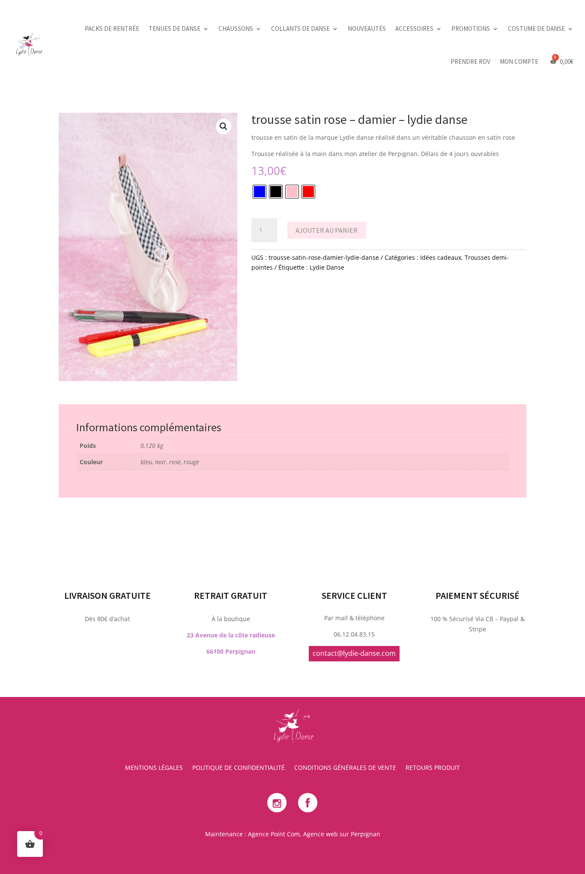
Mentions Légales (154, 768)
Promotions (470, 28)
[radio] (259, 191)
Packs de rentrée (112, 28)
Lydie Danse (327, 267)
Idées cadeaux (440, 257)
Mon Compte (519, 61)
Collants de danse (300, 28)
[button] (223, 126)
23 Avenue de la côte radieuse (231, 635)
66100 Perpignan (230, 651)
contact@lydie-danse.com (354, 653)
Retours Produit (433, 768)
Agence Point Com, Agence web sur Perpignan (314, 834)
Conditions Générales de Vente (345, 768)
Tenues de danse (174, 28)
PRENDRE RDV (470, 61)
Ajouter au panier (326, 230)
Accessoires (414, 28)
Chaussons (235, 28)
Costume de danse (536, 28)
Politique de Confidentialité (238, 768)
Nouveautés (367, 28)
